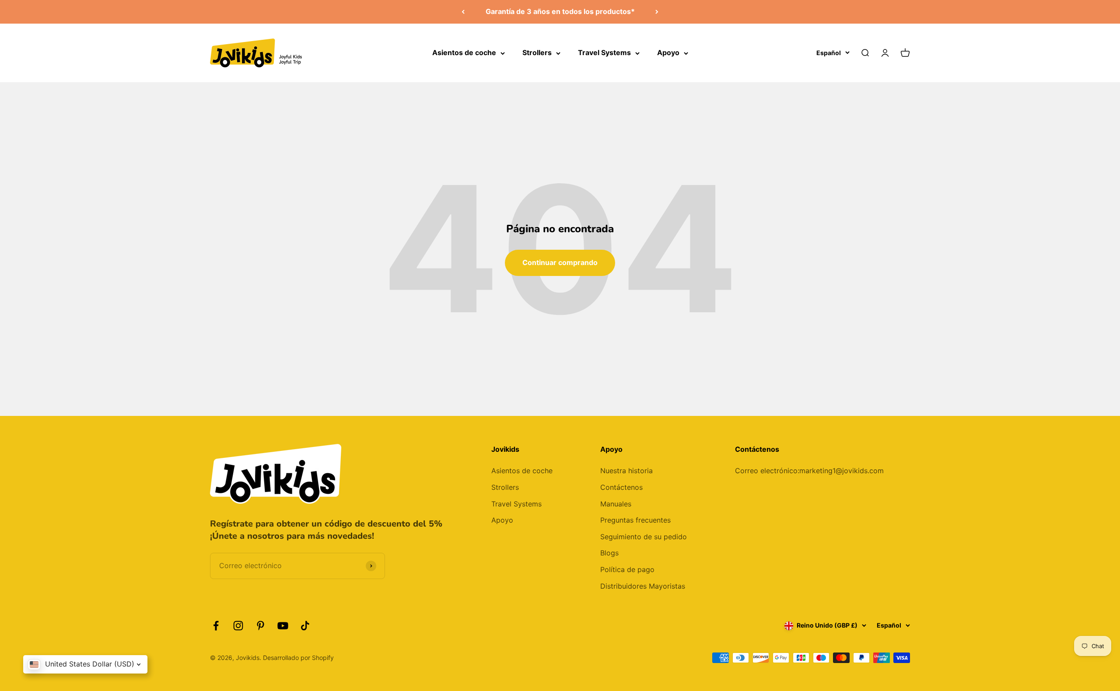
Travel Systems (604, 52)
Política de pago (627, 569)
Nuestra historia (626, 470)
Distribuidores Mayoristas (642, 586)
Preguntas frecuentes (635, 520)
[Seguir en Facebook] (216, 626)
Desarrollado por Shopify (298, 657)
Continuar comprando (560, 262)
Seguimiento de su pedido (643, 536)
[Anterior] (463, 11)
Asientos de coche (464, 52)
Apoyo (668, 52)
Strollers (537, 52)
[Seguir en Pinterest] (260, 626)
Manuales (615, 503)
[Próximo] (656, 11)
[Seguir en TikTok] (305, 626)
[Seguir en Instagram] (238, 626)
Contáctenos (621, 487)
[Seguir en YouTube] (283, 626)
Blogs (609, 552)
